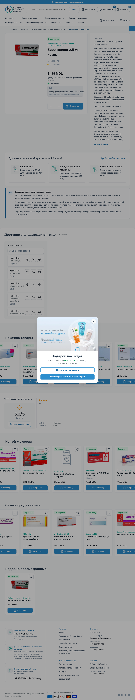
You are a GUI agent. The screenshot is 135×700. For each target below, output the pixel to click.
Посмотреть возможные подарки (67, 376)
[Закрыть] (93, 321)
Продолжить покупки (67, 370)
